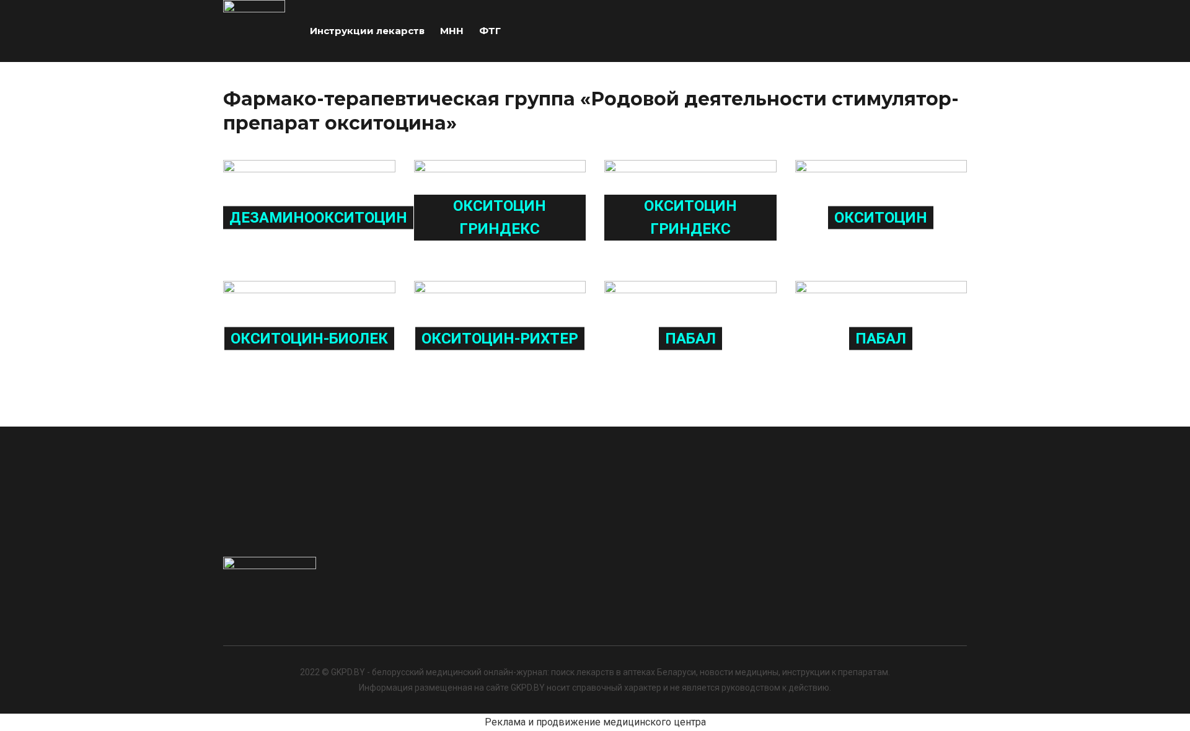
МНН (452, 31)
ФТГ (490, 31)
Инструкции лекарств (367, 31)
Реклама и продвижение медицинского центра (595, 722)
